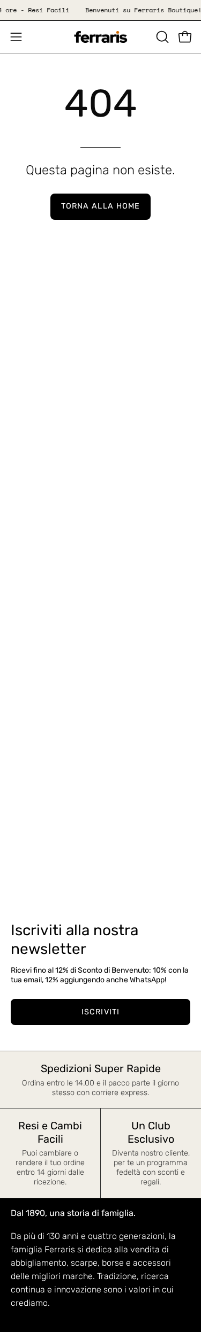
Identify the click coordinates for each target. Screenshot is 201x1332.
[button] (161, 36)
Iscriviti (100, 1012)
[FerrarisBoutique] (101, 37)
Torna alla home (100, 206)
